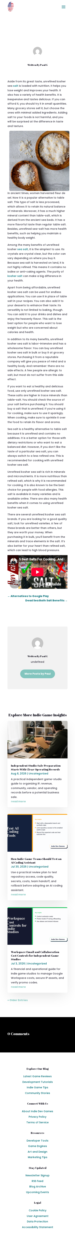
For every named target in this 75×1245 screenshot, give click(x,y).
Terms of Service (37, 1122)
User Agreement (37, 1216)
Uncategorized (46, 36)
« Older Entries (17, 1000)
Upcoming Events (37, 1192)
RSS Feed (37, 1181)
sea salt (22, 249)
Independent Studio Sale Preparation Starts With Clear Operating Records (36, 767)
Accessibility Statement (37, 1227)
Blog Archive (37, 1186)
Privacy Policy (37, 1117)
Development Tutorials (37, 1082)
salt (15, 86)
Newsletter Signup (37, 1175)
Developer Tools (37, 1140)
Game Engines (37, 1146)
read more (18, 801)
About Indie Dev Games (37, 1111)
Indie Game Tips (37, 1087)
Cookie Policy (37, 1210)
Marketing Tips (37, 1157)
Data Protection (37, 1221)
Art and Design (37, 1152)
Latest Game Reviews (37, 1076)
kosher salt (14, 276)
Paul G (44, 64)
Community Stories (37, 1093)
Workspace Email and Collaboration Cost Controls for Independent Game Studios (35, 955)
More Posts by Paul (38, 674)
